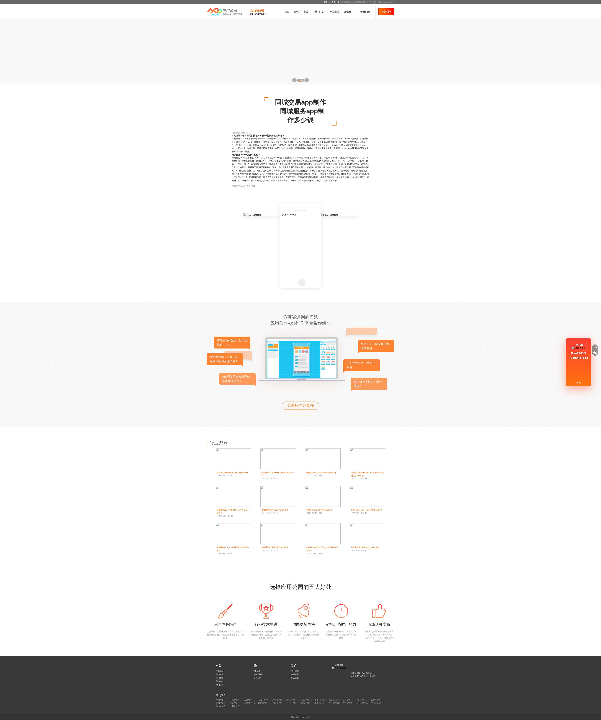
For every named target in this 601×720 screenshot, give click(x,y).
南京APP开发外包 (251, 700)
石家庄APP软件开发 (379, 700)
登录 (326, 2)
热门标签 (219, 684)
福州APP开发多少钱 (365, 700)
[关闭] (578, 382)
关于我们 (295, 671)
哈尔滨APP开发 (264, 703)
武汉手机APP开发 (336, 700)
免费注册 (335, 2)
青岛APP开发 (334, 703)
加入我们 (295, 677)
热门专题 (221, 695)
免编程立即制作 (300, 405)
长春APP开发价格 (237, 703)
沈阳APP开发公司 (223, 703)
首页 (287, 11)
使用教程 (219, 674)
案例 (296, 11)
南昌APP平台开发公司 (352, 700)
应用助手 (219, 677)
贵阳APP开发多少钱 (280, 703)
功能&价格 (318, 11)
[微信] (595, 353)
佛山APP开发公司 (223, 706)
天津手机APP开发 (265, 700)
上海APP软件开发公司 (239, 700)
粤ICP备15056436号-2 (300, 717)
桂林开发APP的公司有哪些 (382, 703)
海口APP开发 (249, 703)
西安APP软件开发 (279, 700)
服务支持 (349, 11)
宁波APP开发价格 (350, 703)
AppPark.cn (367, 672)
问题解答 (219, 671)
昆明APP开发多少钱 (308, 703)
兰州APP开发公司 (293, 703)
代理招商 (335, 11)
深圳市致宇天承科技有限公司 (363, 675)
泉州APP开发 (362, 703)
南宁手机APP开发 (322, 703)
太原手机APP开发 (322, 700)
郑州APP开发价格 (293, 700)
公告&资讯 (366, 11)
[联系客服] (595, 347)
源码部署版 (258, 674)
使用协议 (219, 681)
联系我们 (295, 674)
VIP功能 (257, 671)
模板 (305, 11)
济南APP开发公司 (308, 700)
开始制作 (386, 11)
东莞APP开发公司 (237, 706)
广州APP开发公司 (223, 700)
